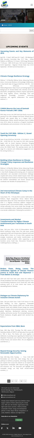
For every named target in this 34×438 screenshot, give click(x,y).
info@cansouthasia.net (9, 395)
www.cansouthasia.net (9, 397)
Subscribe (19, 420)
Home (6, 25)
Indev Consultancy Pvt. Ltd (17, 436)
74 (21, 381)
